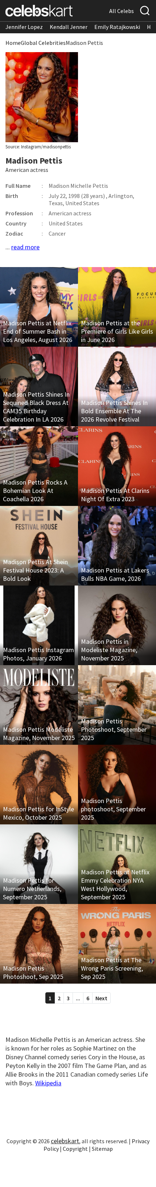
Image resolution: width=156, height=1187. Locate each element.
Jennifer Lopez (24, 26)
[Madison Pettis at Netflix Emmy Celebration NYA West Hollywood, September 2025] (117, 864)
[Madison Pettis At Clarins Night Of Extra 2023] (117, 466)
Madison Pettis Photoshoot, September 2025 (114, 729)
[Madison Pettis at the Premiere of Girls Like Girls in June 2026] (117, 307)
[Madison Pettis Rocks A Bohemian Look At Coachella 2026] (39, 466)
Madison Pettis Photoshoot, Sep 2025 (33, 972)
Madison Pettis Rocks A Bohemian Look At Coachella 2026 (35, 490)
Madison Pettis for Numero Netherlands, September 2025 (32, 888)
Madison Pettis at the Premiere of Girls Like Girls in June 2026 (117, 331)
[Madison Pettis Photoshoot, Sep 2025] (39, 944)
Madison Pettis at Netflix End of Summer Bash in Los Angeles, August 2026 (37, 331)
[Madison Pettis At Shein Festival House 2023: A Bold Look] (39, 546)
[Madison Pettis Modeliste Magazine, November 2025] (39, 705)
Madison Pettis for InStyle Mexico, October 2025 (38, 813)
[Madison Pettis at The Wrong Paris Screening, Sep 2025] (117, 944)
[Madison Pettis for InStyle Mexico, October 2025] (39, 784)
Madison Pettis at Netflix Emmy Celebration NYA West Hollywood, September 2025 (115, 884)
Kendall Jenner (68, 26)
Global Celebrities (43, 42)
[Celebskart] (39, 10)
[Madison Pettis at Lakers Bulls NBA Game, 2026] (117, 546)
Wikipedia (48, 1083)
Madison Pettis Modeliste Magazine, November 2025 (39, 733)
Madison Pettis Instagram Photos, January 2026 (38, 654)
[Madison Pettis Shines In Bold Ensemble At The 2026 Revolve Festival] (117, 386)
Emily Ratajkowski (117, 26)
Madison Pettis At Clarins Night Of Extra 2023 (115, 494)
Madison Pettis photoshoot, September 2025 (113, 809)
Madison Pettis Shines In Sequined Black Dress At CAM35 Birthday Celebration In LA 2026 (36, 406)
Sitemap (102, 1148)
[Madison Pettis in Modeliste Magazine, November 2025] (117, 625)
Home (13, 42)
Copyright (75, 1148)
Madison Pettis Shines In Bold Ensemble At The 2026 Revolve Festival (114, 410)
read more (25, 247)
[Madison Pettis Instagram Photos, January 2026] (39, 625)
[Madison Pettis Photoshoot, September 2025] (117, 705)
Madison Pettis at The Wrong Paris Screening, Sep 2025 (112, 968)
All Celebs (121, 10)
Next (101, 998)
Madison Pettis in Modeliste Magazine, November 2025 (109, 649)
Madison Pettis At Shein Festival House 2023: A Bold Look (35, 570)
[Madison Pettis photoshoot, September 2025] (117, 784)
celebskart (65, 1141)
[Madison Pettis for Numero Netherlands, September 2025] (39, 864)
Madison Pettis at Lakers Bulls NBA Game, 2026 (115, 574)
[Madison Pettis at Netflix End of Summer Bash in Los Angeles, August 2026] (39, 307)
